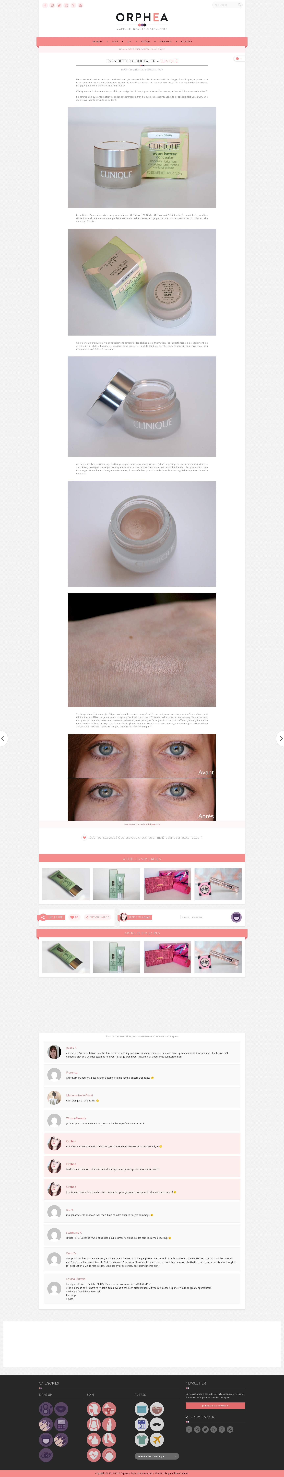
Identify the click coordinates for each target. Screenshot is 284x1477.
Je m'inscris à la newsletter (215, 1405)
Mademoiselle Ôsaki (79, 1095)
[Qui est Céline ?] (123, 917)
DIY (129, 41)
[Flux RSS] (80, 5)
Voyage (145, 41)
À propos (165, 41)
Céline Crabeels (180, 1473)
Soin (115, 41)
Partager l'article (98, 917)
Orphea (71, 1141)
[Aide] (73, 5)
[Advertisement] (142, 1005)
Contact (186, 41)
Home (122, 49)
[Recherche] (239, 4)
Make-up (97, 41)
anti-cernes (197, 917)
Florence (71, 1072)
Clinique (185, 917)
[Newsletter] (66, 5)
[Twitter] (59, 5)
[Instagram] (52, 5)
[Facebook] (45, 5)
